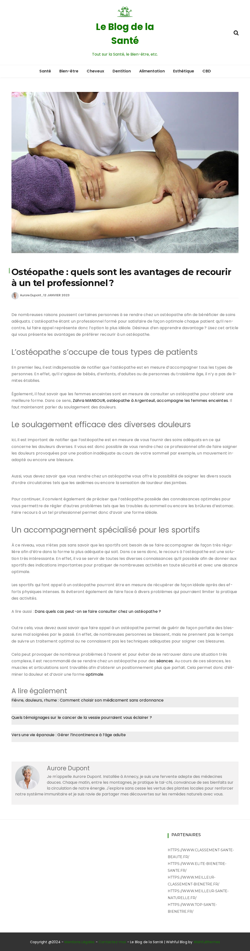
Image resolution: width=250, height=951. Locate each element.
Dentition (122, 71)
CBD (206, 71)
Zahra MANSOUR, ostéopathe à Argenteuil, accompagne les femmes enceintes (150, 400)
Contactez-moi (112, 942)
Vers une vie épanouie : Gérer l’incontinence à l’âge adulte (68, 735)
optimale (95, 674)
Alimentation (152, 71)
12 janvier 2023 (56, 295)
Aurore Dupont (30, 295)
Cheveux (95, 71)
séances (164, 661)
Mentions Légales (79, 942)
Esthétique (183, 71)
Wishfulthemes (207, 942)
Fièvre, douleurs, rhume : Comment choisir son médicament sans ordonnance (87, 700)
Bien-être (68, 71)
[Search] (236, 32)
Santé (45, 71)
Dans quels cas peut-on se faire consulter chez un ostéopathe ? (98, 611)
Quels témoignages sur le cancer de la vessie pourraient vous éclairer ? (81, 717)
